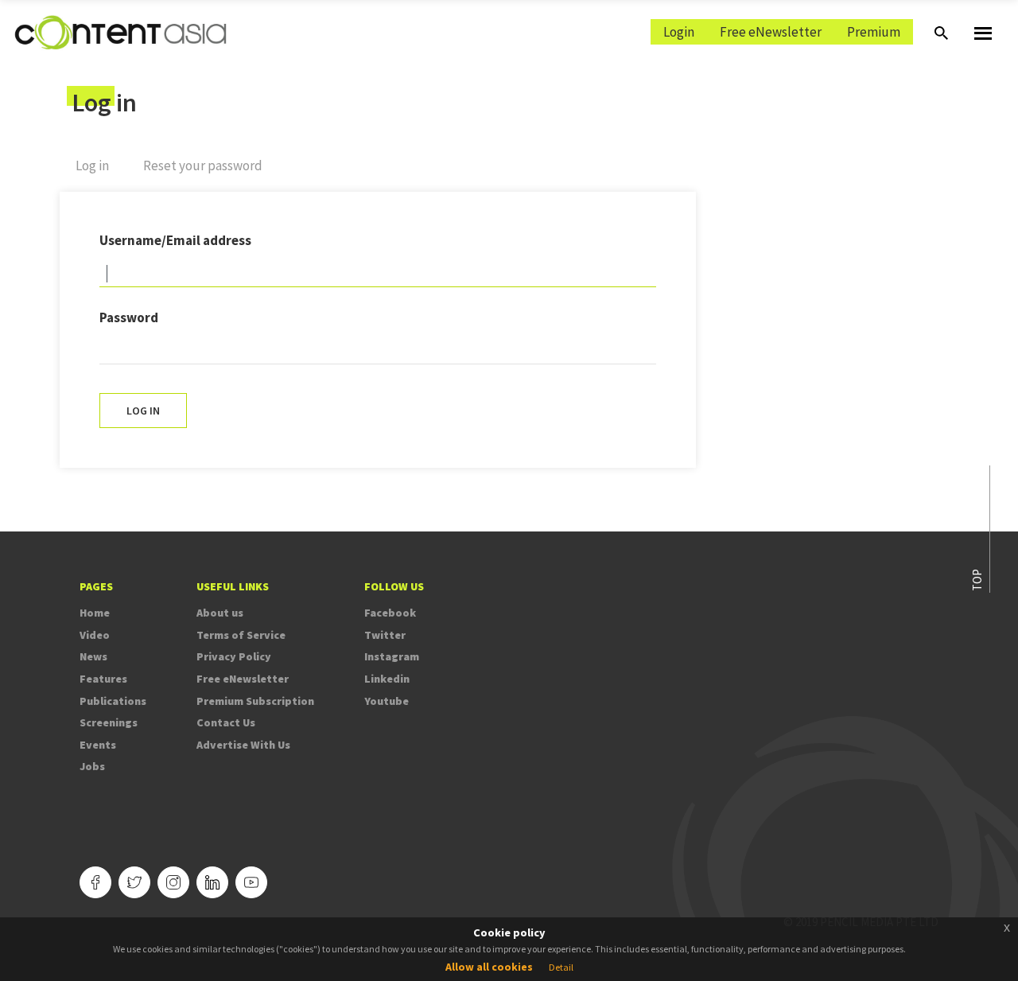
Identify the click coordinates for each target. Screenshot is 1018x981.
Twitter (385, 635)
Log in (100, 172)
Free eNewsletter (771, 32)
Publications (113, 701)
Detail (561, 967)
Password (128, 317)
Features (103, 679)
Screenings (109, 722)
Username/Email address (175, 240)
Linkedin (387, 679)
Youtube (386, 701)
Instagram (391, 656)
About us (219, 612)
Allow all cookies (489, 967)
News (93, 656)
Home (95, 612)
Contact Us (225, 722)
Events (98, 745)
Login (678, 32)
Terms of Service (241, 635)
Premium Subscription (255, 701)
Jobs (92, 766)
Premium (873, 32)
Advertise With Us (243, 745)
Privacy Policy (233, 656)
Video (95, 635)
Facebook (390, 612)
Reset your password (202, 165)
